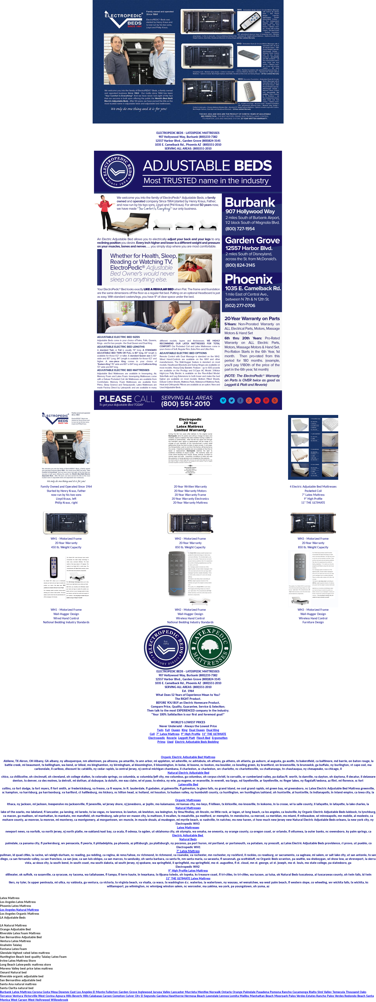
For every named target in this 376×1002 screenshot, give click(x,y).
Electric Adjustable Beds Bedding (197, 742)
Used (170, 742)
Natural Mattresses (188, 808)
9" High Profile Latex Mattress (188, 870)
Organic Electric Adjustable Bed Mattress (188, 757)
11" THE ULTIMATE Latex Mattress (188, 878)
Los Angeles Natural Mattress (19, 910)
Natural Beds (188, 839)
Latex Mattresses (188, 827)
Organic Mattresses (188, 800)
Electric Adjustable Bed (188, 835)
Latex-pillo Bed (188, 784)
